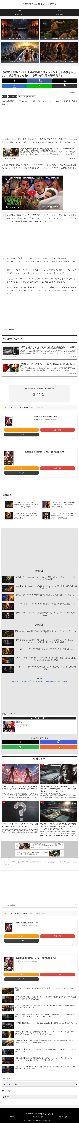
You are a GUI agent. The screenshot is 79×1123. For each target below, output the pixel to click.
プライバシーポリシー (39, 1117)
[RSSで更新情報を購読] (26, 725)
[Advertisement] (39, 121)
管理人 (19, 722)
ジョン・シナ (32, 96)
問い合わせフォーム (65, 1117)
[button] (64, 86)
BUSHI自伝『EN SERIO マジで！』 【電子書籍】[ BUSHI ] (45, 452)
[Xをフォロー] (17, 725)
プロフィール (14, 1117)
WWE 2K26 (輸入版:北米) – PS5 (45, 416)
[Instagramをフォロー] (20, 725)
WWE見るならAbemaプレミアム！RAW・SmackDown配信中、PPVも (39, 681)
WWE (5, 96)
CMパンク (22, 96)
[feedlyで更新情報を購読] (23, 725)
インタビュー (13, 96)
